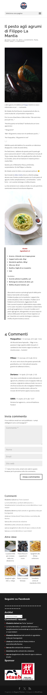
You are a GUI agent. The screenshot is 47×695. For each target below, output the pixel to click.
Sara (8, 40)
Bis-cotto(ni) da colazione (18, 522)
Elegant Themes (19, 692)
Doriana (14, 374)
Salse (12, 41)
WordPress (38, 692)
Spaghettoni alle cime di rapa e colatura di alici (25, 528)
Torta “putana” (24, 500)
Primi (7, 41)
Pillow (13, 358)
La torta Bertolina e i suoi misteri (21, 531)
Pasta (36, 40)
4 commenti (19, 41)
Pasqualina (15, 339)
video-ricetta (18, 175)
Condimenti (28, 40)
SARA (12, 398)
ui (27, 105)
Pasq (25, 105)
